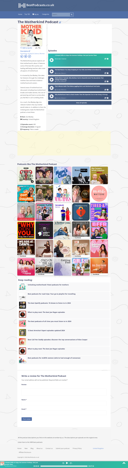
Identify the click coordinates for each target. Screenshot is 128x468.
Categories (45, 14)
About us (39, 448)
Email (24, 409)
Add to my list (27, 48)
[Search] (71, 14)
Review (24, 385)
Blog (32, 448)
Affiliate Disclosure (25, 452)
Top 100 (27, 14)
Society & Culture (33, 54)
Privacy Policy (77, 448)
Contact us (49, 448)
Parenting (23, 54)
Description (24, 51)
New (26, 448)
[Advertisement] (79, 37)
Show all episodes (81, 103)
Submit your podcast (63, 448)
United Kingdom (98, 448)
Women (42, 54)
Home (19, 448)
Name (24, 400)
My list (36, 14)
